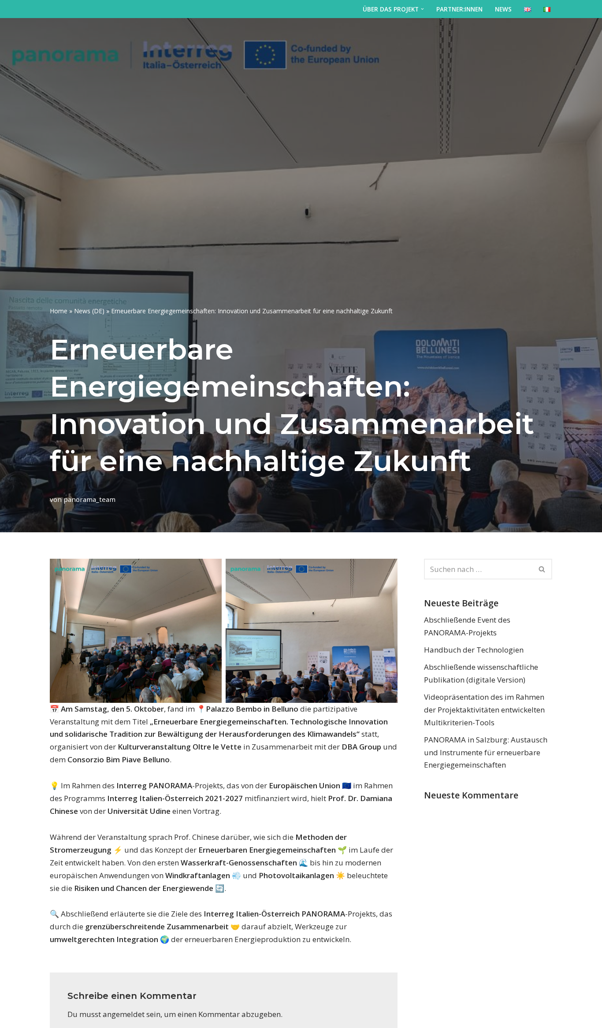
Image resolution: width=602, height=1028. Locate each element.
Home (58, 311)
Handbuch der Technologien (474, 650)
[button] (422, 9)
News (503, 9)
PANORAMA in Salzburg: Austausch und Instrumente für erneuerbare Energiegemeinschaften (485, 752)
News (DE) (89, 311)
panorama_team (89, 499)
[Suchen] (542, 569)
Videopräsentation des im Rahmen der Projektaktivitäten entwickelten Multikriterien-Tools (484, 709)
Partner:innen (459, 9)
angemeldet (124, 1014)
